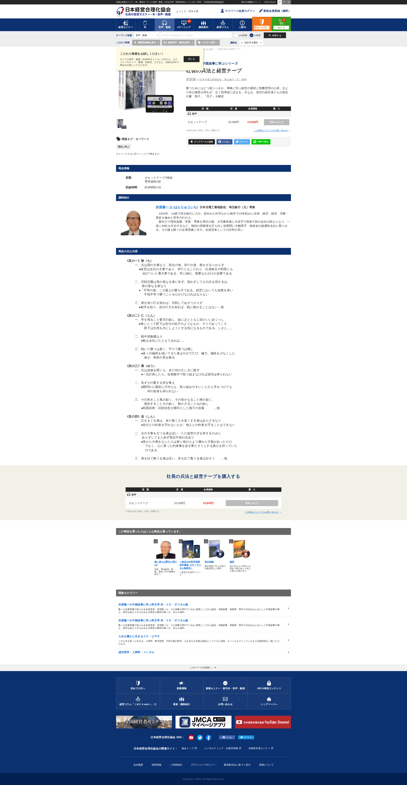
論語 (232, 561)
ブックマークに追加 (201, 141)
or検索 (257, 35)
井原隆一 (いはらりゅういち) (177, 207)
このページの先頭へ (203, 667)
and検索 (243, 35)
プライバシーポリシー (203, 764)
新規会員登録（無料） (277, 10)
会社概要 (138, 764)
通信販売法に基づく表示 (237, 764)
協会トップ (188, 748)
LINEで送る (263, 142)
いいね (228, 737)
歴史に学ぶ (123, 146)
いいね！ (226, 142)
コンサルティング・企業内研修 (221, 748)
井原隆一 (216, 79)
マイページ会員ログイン (240, 10)
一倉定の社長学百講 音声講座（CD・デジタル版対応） (190, 564)
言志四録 (209, 561)
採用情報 (156, 764)
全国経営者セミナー (259, 748)
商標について (266, 764)
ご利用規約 (176, 764)
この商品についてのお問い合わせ (272, 130)
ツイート (244, 142)
